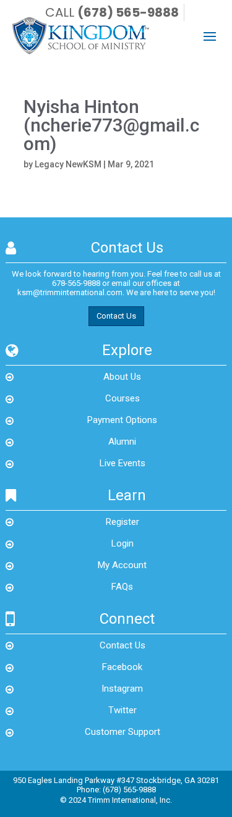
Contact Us (116, 316)
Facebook (122, 666)
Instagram (122, 688)
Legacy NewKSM (68, 164)
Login (122, 543)
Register (122, 521)
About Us (122, 376)
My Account (122, 565)
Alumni (122, 441)
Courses (122, 398)
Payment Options (122, 419)
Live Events (122, 463)
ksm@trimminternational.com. (70, 292)
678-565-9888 (76, 283)
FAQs (122, 586)
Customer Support (122, 731)
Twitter (122, 710)
